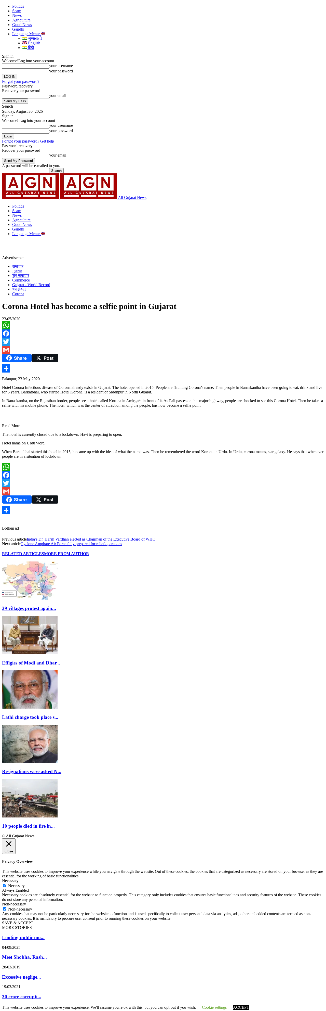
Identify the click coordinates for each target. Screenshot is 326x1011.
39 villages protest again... (29, 608)
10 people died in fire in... (28, 826)
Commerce (21, 280)
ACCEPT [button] (241, 1007)
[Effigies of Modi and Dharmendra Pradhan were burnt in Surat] (30, 653)
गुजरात (17, 271)
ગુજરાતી (34, 38)
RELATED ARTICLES (23, 554)
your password (61, 71)
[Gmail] (163, 350)
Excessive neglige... (21, 977)
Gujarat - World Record (31, 285)
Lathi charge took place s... (30, 717)
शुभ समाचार (20, 275)
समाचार (17, 266)
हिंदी (30, 47)
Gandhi (18, 29)
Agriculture (21, 20)
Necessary (16, 886)
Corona (18, 294)
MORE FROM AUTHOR (66, 554)
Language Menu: (26, 34)
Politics (18, 6)
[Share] (163, 368)
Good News (22, 24)
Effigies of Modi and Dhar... (31, 663)
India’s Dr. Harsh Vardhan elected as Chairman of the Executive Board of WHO (91, 539)
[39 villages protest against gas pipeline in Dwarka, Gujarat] (30, 598)
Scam (16, 11)
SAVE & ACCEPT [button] (17, 923)
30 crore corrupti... (21, 996)
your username (61, 65)
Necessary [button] (10, 880)
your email (57, 95)
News (17, 15)
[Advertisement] (118, 247)
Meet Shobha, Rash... (24, 957)
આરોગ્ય (19, 289)
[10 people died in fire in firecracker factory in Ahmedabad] (30, 816)
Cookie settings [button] (214, 1007)
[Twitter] (163, 342)
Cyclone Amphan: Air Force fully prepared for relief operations (71, 544)
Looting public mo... (23, 937)
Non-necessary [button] (14, 904)
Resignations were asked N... (31, 771)
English (33, 43)
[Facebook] (163, 333)
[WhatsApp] (163, 325)
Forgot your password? (20, 81)
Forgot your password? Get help (28, 141)
